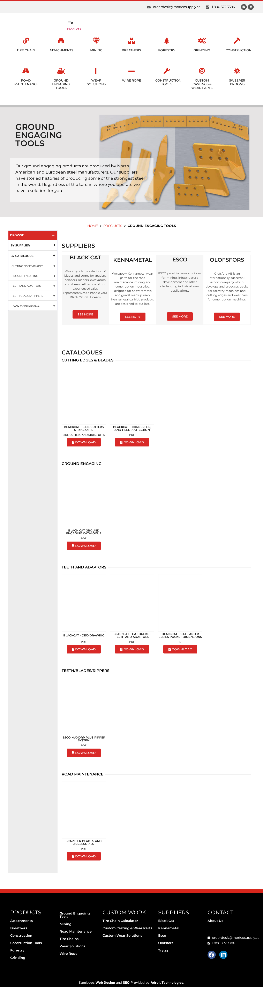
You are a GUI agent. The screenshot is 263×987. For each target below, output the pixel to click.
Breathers (131, 50)
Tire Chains (69, 939)
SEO (126, 982)
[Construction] (237, 41)
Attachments (61, 50)
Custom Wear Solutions (122, 936)
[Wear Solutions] (96, 71)
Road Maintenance (26, 82)
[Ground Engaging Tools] (61, 71)
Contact (220, 912)
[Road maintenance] (54, 306)
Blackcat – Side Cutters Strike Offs (84, 428)
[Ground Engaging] (54, 276)
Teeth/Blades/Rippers (27, 295)
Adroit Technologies (167, 982)
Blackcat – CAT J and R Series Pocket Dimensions (180, 635)
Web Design (105, 982)
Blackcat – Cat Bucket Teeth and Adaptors (132, 635)
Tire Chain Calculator (120, 921)
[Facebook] (244, 7)
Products (112, 226)
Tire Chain (26, 50)
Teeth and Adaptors (26, 285)
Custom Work (124, 912)
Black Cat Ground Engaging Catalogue (83, 532)
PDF (132, 434)
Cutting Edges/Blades (27, 266)
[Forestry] (167, 41)
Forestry (166, 50)
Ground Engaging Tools (61, 84)
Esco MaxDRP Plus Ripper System (83, 739)
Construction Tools (168, 82)
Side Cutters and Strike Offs (84, 434)
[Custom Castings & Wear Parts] (202, 71)
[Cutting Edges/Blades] (54, 266)
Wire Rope (131, 80)
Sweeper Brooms (237, 82)
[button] (70, 22)
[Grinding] (202, 41)
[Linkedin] (251, 7)
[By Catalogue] (54, 255)
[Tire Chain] (26, 41)
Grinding (202, 50)
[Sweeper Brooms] (237, 71)
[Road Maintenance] (26, 71)
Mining (96, 50)
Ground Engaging (25, 275)
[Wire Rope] (131, 71)
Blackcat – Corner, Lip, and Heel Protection (132, 428)
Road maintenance (25, 305)
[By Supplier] (54, 245)
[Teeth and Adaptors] (54, 286)
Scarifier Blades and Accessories (84, 842)
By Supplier (20, 245)
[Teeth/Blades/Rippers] (54, 295)
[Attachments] (61, 41)
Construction (238, 50)
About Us (215, 921)
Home (92, 226)
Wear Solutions (96, 82)
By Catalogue (21, 256)
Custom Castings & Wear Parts (201, 84)
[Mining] (96, 41)
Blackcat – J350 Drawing (83, 635)
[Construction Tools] (167, 71)
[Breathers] (131, 41)
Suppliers (173, 912)
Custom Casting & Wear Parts (127, 928)
